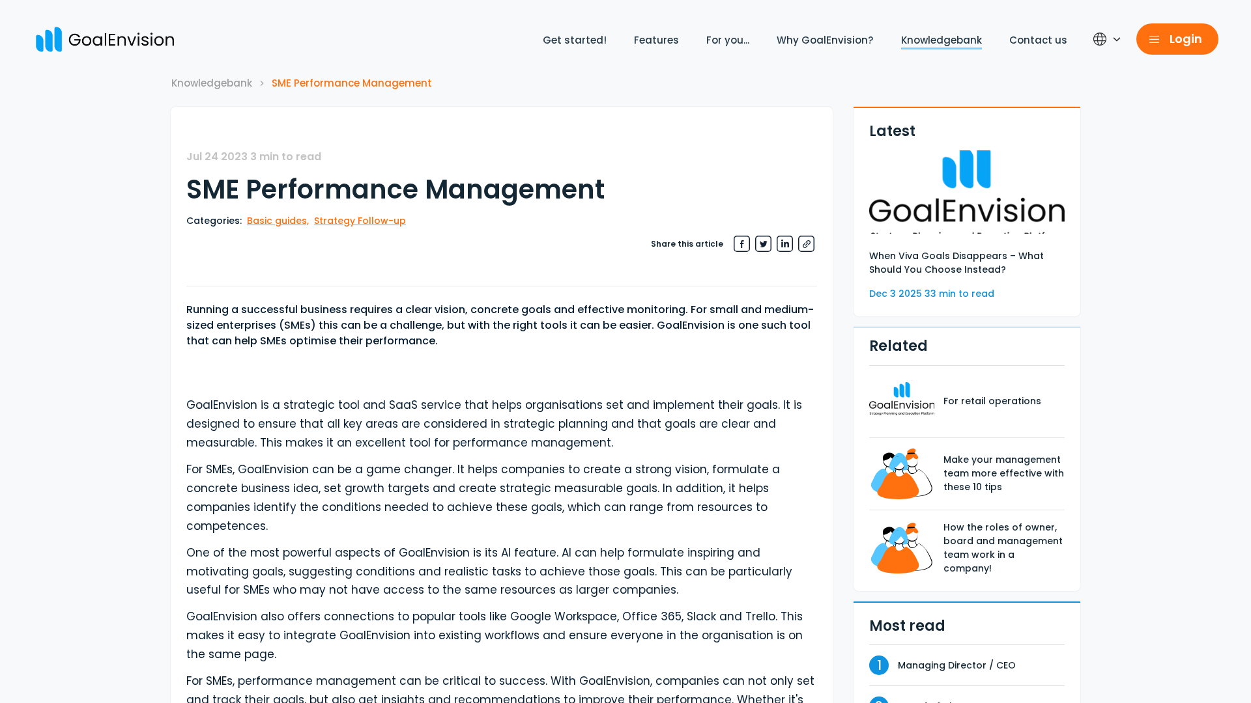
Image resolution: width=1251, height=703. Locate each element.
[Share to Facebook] (742, 244)
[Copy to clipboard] (806, 244)
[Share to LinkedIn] (785, 244)
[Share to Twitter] (763, 244)
